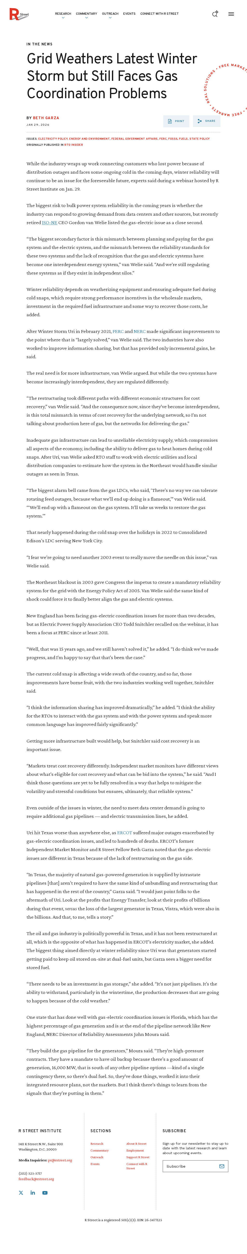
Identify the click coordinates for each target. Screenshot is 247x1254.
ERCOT (124, 832)
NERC (140, 331)
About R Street (136, 1143)
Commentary (99, 1150)
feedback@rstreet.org (36, 1179)
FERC (163, 139)
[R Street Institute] (19, 14)
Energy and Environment (89, 139)
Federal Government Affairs (134, 139)
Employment (135, 1150)
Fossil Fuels (178, 139)
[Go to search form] (215, 14)
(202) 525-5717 (30, 1173)
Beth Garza (46, 118)
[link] (21, 1193)
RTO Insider (73, 145)
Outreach (110, 14)
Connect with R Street (159, 14)
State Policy (200, 139)
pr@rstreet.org (60, 1160)
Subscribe (222, 1166)
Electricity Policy (53, 139)
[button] (206, 121)
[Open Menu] (231, 14)
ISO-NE (49, 222)
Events (129, 14)
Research (96, 1143)
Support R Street (137, 1157)
